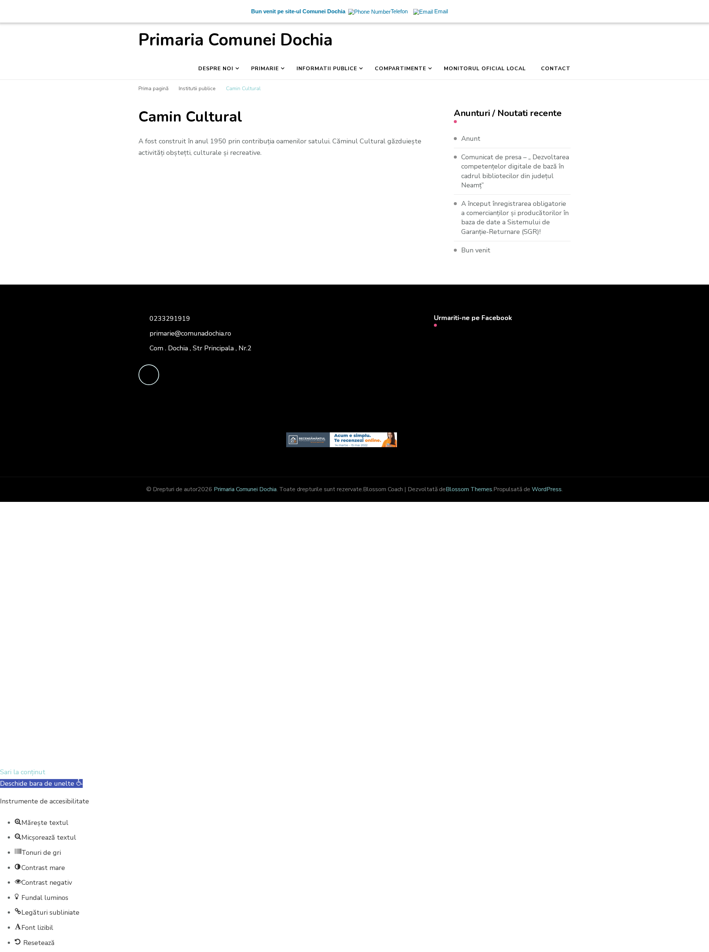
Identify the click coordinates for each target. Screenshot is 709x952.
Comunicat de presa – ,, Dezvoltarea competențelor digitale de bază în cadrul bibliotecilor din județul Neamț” (515, 171)
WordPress (547, 489)
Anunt (470, 138)
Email (47, 651)
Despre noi (215, 68)
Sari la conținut (22, 772)
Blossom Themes (469, 489)
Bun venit (475, 250)
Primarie (265, 68)
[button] (41, 783)
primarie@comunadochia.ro (190, 333)
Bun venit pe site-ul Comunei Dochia (298, 11)
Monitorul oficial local (485, 68)
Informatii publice (327, 68)
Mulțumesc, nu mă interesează (153, 755)
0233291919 (170, 318)
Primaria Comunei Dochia (235, 40)
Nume (136, 653)
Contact (556, 68)
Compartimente (400, 68)
